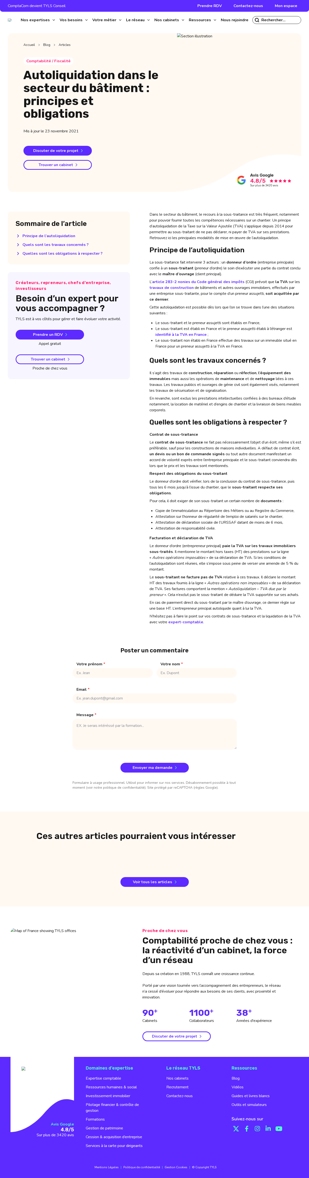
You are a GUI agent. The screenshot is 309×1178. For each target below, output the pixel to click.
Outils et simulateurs (249, 1104)
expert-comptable (185, 622)
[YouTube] (279, 1128)
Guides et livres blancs (251, 1096)
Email (83, 689)
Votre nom (171, 664)
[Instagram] (257, 1128)
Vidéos (238, 1087)
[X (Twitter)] (236, 1128)
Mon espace (286, 6)
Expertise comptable (103, 1078)
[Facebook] (246, 1128)
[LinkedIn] (268, 1128)
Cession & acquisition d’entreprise (114, 1137)
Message (86, 715)
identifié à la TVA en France (181, 334)
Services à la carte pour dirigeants (114, 1145)
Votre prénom (90, 664)
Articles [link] (65, 44)
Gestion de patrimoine (104, 1128)
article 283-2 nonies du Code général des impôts (198, 282)
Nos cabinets (177, 1078)
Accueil (29, 44)
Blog (46, 44)
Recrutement (177, 1087)
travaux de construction (171, 287)
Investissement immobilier (108, 1096)
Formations (95, 1119)
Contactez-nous (248, 6)
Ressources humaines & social (111, 1087)
